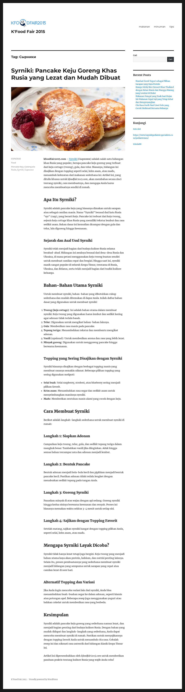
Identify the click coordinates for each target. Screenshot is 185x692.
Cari (135, 55)
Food (13, 163)
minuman (159, 26)
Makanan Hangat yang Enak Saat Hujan (154, 96)
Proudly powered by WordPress (43, 679)
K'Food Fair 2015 (28, 31)
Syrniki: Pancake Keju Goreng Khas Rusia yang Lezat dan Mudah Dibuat (65, 74)
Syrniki (73, 158)
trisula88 (137, 144)
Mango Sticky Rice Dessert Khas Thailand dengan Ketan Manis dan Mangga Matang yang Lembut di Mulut (155, 90)
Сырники (29, 170)
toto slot (137, 129)
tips (172, 26)
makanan (144, 26)
